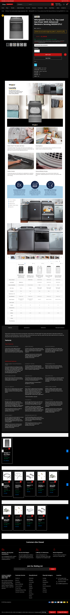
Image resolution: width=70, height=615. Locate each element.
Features (10, 327)
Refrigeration (45, 582)
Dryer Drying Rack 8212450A (30, 519)
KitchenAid (31, 578)
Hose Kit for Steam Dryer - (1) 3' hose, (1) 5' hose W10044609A (7, 486)
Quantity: (36, 48)
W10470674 (51, 488)
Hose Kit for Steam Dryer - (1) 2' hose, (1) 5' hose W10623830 (18, 486)
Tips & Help (51, 7)
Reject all (52, 612)
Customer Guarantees (19, 592)
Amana (30, 590)
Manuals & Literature (60, 327)
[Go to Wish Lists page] (64, 4)
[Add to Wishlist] (65, 54)
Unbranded (31, 582)
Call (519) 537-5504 (62, 581)
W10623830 (17, 489)
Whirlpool (31, 580)
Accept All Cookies (63, 612)
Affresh (30, 592)
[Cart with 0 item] (67, 4)
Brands (12, 7)
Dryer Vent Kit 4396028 (30, 485)
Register (60, 4)
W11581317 (40, 488)
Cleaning (44, 580)
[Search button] (52, 4)
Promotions (17, 582)
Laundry (44, 584)
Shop (7, 7)
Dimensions (43, 327)
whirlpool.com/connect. (30, 357)
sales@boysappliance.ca (63, 583)
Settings (44, 612)
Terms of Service (18, 586)
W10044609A (6, 489)
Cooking (44, 578)
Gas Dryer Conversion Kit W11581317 (41, 486)
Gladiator (31, 588)
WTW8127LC (6, 456)
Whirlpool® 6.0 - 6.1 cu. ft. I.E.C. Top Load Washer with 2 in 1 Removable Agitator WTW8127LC (7, 453)
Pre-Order (45, 592)
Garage (44, 588)
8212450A (28, 521)
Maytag (30, 586)
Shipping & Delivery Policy (20, 590)
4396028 (28, 487)
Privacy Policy (18, 588)
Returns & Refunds (19, 584)
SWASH (30, 596)
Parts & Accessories (47, 586)
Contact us (17, 578)
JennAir (30, 584)
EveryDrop (31, 594)
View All (30, 597)
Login (57, 4)
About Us (17, 580)
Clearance (45, 590)
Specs (27, 327)
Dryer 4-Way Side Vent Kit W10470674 (52, 486)
